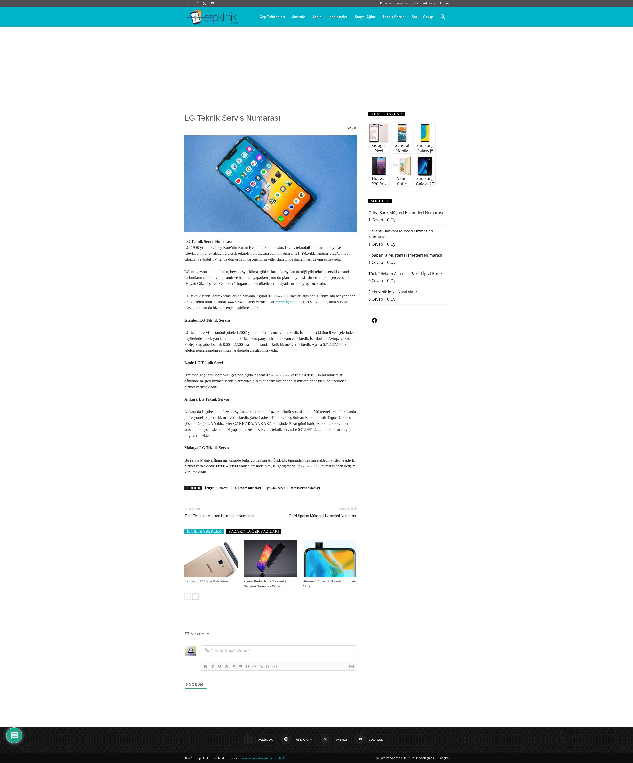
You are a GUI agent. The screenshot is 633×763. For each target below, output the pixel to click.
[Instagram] (196, 3)
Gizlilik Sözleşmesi (423, 3)
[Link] (261, 667)
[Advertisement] (316, 63)
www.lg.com (286, 302)
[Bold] (205, 667)
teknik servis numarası (305, 488)
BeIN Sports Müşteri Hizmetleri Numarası (323, 516)
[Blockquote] (247, 667)
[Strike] (226, 667)
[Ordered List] (233, 667)
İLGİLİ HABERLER (204, 531)
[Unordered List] (240, 667)
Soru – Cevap (422, 17)
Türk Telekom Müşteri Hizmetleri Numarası (219, 516)
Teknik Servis (393, 17)
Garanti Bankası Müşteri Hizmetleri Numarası (400, 234)
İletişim (444, 3)
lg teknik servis (275, 488)
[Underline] (219, 667)
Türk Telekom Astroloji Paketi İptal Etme (405, 273)
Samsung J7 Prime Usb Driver (206, 581)
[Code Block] (254, 667)
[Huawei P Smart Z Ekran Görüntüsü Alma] (330, 558)
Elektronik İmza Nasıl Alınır (392, 292)
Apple (316, 17)
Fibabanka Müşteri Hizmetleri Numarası (405, 255)
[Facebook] (188, 3)
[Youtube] (212, 3)
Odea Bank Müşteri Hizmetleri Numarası (405, 212)
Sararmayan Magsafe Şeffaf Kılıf (262, 758)
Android (298, 17)
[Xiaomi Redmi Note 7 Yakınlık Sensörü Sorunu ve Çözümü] (270, 558)
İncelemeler (338, 17)
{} (267, 666)
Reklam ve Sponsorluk (394, 3)
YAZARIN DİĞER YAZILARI (253, 531)
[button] (443, 17)
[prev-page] (187, 596)
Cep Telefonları (272, 17)
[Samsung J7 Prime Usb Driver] (211, 558)
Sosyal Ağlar (365, 17)
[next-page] (195, 596)
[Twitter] (204, 3)
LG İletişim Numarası (247, 488)
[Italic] (212, 667)
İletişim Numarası (216, 488)
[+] (274, 666)
